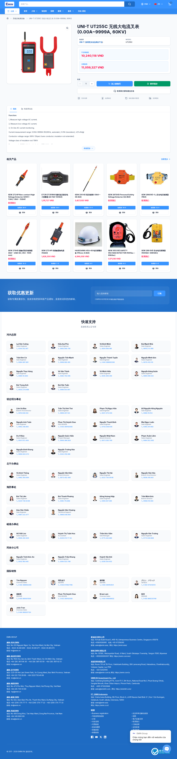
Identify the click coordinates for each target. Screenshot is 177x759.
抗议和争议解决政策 (140, 713)
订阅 (159, 293)
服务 (69, 11)
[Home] (8, 18)
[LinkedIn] (105, 737)
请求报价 (154, 84)
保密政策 (95, 732)
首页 (25, 11)
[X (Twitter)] (101, 737)
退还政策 (136, 730)
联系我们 (136, 721)
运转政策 (136, 727)
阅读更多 (87, 148)
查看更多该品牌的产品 (93, 42)
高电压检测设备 (19, 18)
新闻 (59, 11)
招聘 (52, 11)
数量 (78, 79)
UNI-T (81, 42)
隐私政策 (121, 299)
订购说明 (136, 724)
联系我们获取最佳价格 (125, 91)
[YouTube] (96, 737)
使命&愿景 (96, 727)
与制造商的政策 (98, 716)
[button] (39, 54)
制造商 (44, 11)
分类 (12, 11)
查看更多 (164, 159)
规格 (14, 109)
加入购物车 (116, 84)
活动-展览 (82, 11)
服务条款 (114, 299)
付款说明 (95, 721)
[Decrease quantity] (80, 84)
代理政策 (95, 724)
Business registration (100, 713)
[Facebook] (92, 737)
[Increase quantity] (92, 84)
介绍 (33, 11)
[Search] (129, 4)
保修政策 (95, 730)
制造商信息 (28, 109)
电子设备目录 (138, 719)
